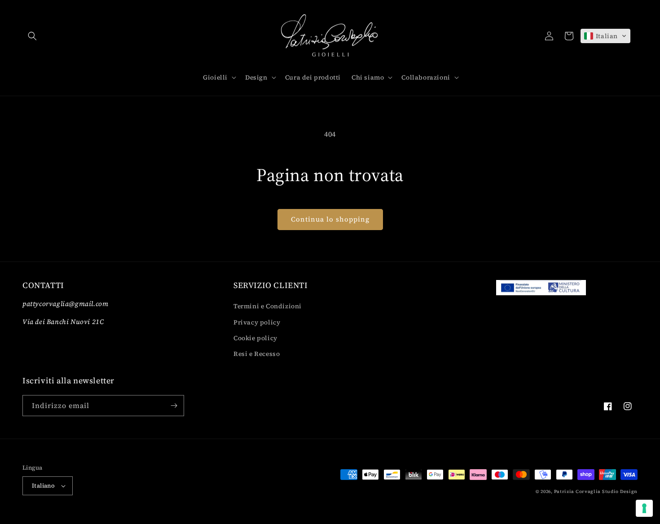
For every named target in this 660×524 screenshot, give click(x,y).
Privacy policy (256, 322)
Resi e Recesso (256, 353)
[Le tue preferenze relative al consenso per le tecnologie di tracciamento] (644, 508)
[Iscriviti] (174, 405)
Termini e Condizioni (267, 306)
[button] (32, 36)
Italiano (43, 485)
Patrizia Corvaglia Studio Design (596, 491)
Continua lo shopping (330, 219)
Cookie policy (255, 337)
